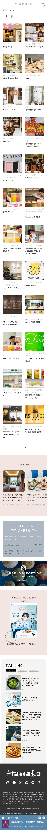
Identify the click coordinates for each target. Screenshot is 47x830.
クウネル (41, 813)
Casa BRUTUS (18, 813)
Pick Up (23, 464)
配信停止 (38, 545)
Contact (22, 803)
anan (5, 813)
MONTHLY (33, 670)
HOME (5, 10)
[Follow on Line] (33, 783)
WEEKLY (22, 670)
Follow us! (23, 580)
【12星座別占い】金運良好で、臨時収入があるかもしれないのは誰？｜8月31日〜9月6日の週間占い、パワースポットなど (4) (27, 822)
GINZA (35, 813)
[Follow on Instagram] (8, 783)
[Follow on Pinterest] (27, 783)
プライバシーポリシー (30, 551)
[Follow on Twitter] (20, 783)
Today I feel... (12, 818)
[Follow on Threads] (39, 783)
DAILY (11, 670)
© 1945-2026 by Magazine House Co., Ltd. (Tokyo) (23, 808)
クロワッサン (28, 813)
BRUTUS (10, 813)
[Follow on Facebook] (14, 783)
